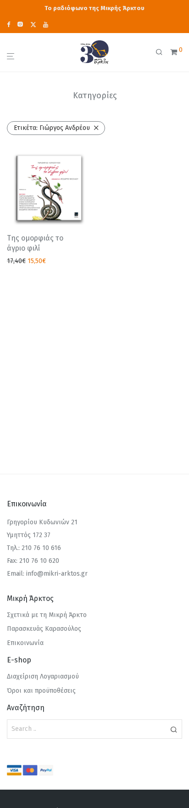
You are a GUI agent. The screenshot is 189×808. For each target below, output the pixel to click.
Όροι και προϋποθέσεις (41, 691)
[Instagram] (20, 24)
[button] (174, 729)
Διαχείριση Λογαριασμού (43, 676)
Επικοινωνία (25, 643)
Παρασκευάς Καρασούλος (44, 629)
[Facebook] (8, 24)
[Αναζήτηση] (163, 52)
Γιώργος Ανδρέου (52, 128)
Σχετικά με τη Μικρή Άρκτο (47, 615)
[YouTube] (46, 24)
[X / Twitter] (33, 24)
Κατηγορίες (95, 95)
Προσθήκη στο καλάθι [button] (36, 261)
